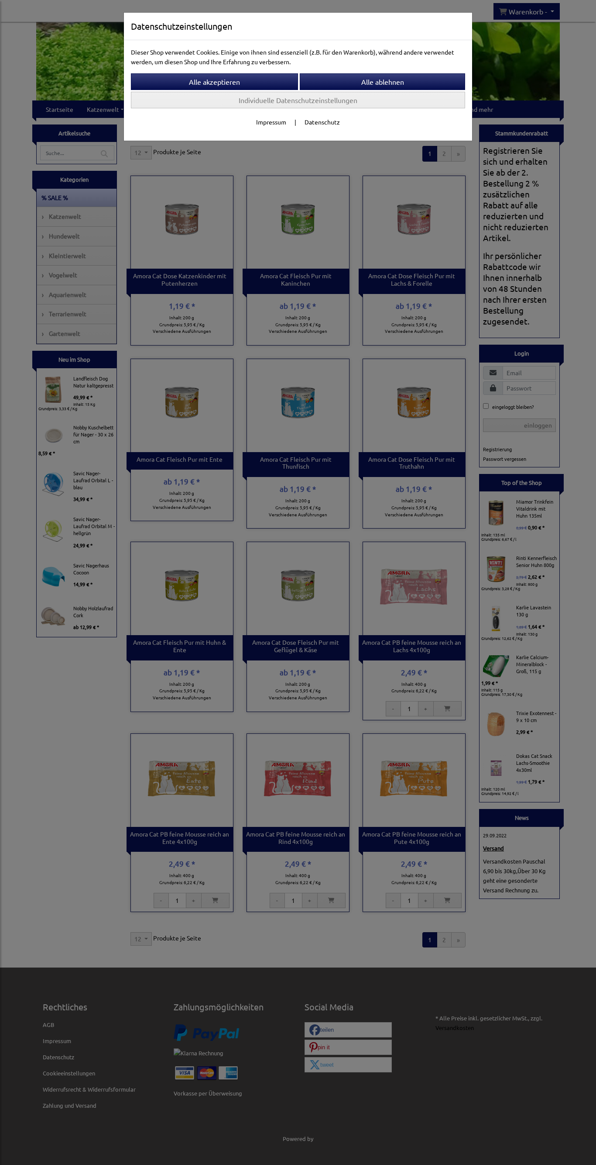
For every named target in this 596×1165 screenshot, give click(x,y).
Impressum (271, 122)
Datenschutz (322, 122)
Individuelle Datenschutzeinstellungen (298, 100)
